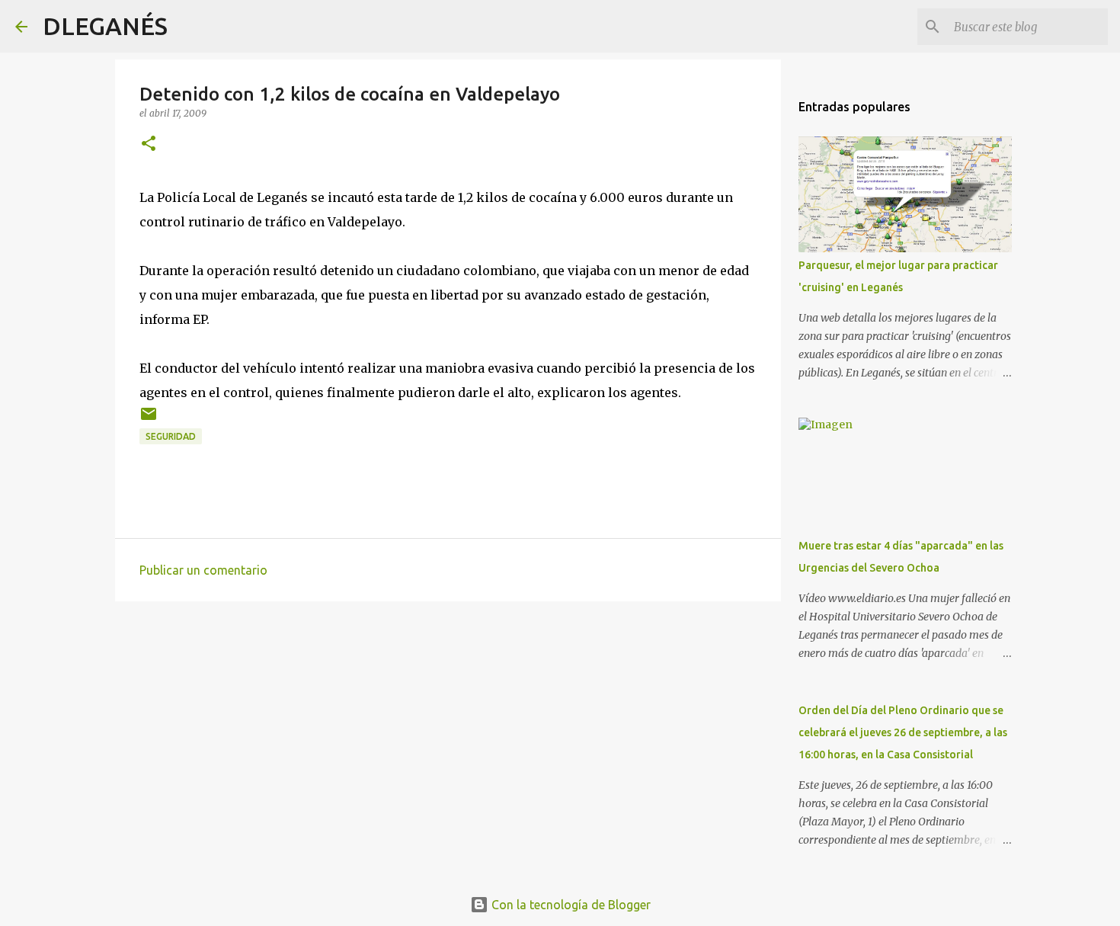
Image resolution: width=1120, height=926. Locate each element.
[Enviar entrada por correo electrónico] (148, 420)
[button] (148, 144)
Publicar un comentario (203, 570)
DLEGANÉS (105, 26)
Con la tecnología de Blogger (569, 905)
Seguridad (171, 436)
